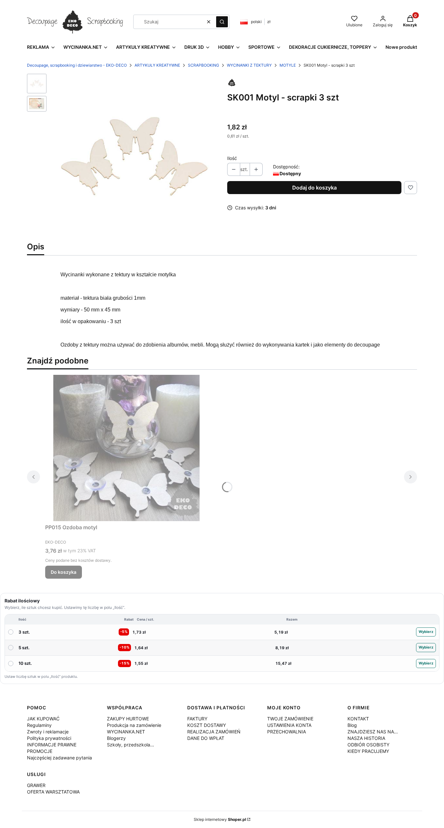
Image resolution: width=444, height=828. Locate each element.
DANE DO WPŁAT (205, 738)
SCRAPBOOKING (203, 65)
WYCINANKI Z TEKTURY (249, 65)
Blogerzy (116, 738)
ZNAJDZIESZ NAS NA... (372, 731)
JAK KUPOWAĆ (43, 718)
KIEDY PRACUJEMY (368, 751)
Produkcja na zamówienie (134, 725)
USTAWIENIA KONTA (289, 725)
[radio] (222, 632)
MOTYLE (288, 65)
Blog (352, 725)
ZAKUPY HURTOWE (128, 718)
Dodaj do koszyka (314, 187)
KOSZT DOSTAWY (206, 725)
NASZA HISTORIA (366, 738)
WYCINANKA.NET (126, 731)
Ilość (232, 158)
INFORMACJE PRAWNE (51, 744)
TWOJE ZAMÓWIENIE (290, 718)
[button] (222, 21)
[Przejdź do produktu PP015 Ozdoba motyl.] (126, 448)
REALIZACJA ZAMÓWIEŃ (214, 731)
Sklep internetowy (220, 819)
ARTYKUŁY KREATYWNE (157, 65)
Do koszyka (63, 572)
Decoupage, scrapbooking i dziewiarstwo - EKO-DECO (77, 65)
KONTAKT (358, 718)
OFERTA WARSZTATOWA (53, 792)
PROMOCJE (39, 751)
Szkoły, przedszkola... (130, 744)
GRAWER (36, 785)
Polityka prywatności (49, 738)
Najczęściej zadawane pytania (59, 757)
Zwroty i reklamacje (48, 731)
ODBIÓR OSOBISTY (368, 744)
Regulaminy (39, 725)
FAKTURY (197, 718)
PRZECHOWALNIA (286, 731)
